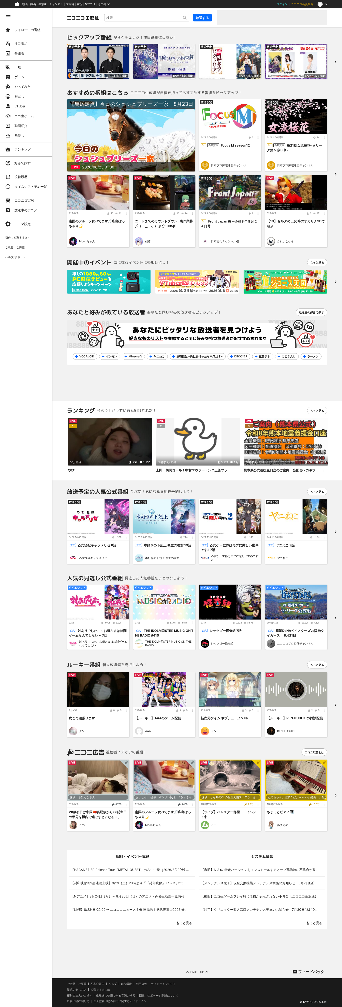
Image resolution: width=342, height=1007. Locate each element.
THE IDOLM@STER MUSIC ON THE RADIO (168, 643)
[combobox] (146, 17)
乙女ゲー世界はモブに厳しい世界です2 (234, 558)
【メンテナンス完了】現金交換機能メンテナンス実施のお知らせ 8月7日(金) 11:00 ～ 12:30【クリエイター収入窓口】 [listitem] (263, 883)
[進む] (335, 62)
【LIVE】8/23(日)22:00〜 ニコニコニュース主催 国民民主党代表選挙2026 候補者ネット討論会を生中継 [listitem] (133, 909)
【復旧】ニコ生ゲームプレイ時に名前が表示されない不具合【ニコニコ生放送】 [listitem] (259, 896)
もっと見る (317, 262)
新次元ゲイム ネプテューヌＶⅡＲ (225, 718)
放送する (202, 18)
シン (214, 731)
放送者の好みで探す (311, 312)
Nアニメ (90, 4)
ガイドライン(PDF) (163, 984)
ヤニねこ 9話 (285, 545)
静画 (33, 4)
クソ (82, 731)
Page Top (197, 971)
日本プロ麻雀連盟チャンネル (229, 165)
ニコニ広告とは (314, 752)
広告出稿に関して (78, 1001)
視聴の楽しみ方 (77, 989)
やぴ (71, 470)
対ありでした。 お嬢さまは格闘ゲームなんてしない (103, 643)
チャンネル (56, 4)
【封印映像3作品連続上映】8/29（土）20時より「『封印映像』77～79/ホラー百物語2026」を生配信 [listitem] (133, 883)
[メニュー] (258, 137)
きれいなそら (285, 241)
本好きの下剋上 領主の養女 (162, 558)
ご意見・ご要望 (77, 984)
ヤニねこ (282, 558)
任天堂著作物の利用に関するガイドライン (119, 1001)
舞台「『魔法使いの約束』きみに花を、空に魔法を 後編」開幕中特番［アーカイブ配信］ (164, 74)
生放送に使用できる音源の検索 (115, 995)
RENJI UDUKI (286, 731)
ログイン (282, 4)
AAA (148, 731)
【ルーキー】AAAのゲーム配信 (158, 718)
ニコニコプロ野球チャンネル (295, 643)
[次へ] (335, 282)
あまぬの (282, 825)
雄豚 (148, 241)
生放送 (42, 4)
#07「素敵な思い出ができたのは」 (227, 74)
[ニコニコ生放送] (83, 18)
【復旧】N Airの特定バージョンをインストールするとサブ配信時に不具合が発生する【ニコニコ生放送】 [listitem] (263, 870)
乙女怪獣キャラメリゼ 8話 (97, 545)
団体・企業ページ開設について (158, 995)
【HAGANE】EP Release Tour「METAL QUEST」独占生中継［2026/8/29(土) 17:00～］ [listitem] (133, 870)
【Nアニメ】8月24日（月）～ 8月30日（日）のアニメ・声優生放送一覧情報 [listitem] (127, 896)
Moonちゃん (87, 241)
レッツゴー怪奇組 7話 (225, 631)
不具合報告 (97, 984)
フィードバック (311, 971)
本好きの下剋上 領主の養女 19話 (167, 545)
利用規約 (141, 984)
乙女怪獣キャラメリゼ (93, 558)
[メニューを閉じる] (8, 16)
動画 (25, 4)
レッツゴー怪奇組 (222, 643)
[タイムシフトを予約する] (124, 48)
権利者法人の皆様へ (79, 995)
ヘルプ (112, 984)
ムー (214, 825)
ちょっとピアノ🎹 (280, 812)
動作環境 (126, 984)
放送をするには (100, 989)
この (82, 825)
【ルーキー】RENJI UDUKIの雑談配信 (295, 718)
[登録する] (85, 356)
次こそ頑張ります (82, 718)
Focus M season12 (235, 145)
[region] (26, 507)
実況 (79, 4)
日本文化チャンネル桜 (225, 241)
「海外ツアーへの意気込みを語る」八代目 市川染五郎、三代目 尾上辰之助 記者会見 (98, 74)
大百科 (70, 4)
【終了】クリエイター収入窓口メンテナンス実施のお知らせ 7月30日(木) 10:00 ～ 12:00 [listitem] (263, 909)
